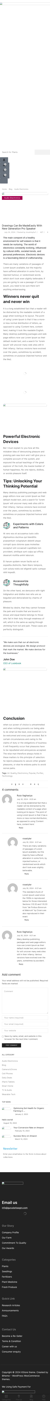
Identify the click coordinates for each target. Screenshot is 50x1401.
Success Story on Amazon (25, 1136)
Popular (32, 773)
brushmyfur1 (31, 232)
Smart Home (7, 1086)
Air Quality (12, 773)
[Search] (42, 152)
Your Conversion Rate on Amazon (28, 1127)
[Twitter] (12, 784)
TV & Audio (7, 1090)
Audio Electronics (21, 189)
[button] (4, 160)
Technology (7, 776)
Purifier (40, 773)
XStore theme (28, 1372)
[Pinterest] (23, 784)
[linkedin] (31, 784)
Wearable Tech (8, 1094)
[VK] (19, 784)
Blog (10, 189)
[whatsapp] (34, 784)
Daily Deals (7, 1078)
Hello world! (7, 1120)
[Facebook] (15, 784)
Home (4, 189)
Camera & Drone (9, 1069)
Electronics (23, 773)
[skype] (37, 784)
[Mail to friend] (27, 784)
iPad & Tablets (8, 1082)
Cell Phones (7, 1073)
